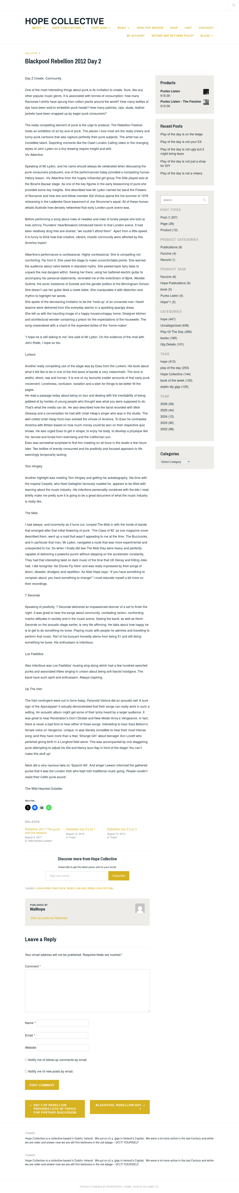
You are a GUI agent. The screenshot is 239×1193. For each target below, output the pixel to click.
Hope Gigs (99, 28)
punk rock (58, 888)
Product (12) (169, 229)
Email (30, 1035)
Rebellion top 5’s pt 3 (122, 829)
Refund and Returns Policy (173, 35)
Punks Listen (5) (171, 295)
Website (30, 1047)
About (37, 28)
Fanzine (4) (168, 253)
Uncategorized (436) (174, 325)
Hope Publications (66, 28)
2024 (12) (167, 416)
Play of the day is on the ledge (181, 134)
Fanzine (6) (168, 276)
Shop (174, 28)
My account (136, 35)
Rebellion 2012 (76, 888)
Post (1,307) (169, 217)
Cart (188, 28)
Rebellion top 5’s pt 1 (81, 829)
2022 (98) (167, 429)
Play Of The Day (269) (176, 331)
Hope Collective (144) (175, 374)
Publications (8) (171, 247)
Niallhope (31, 53)
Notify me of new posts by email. (50, 1071)
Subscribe (119, 876)
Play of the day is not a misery (181, 173)
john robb (43, 888)
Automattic (151, 1186)
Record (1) (167, 259)
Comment (33, 966)
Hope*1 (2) (168, 301)
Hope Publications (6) (175, 283)
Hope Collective (64, 21)
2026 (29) (167, 403)
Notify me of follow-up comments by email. (57, 1059)
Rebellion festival (101, 888)
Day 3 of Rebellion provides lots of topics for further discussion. (55, 1108)
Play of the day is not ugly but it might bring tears (182, 151)
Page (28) (167, 223)
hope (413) (168, 361)
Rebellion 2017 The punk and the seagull (42, 831)
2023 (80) (167, 422)
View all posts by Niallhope (49, 917)
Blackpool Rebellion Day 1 (118, 1107)
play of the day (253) (174, 367)
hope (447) (168, 319)
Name (30, 1022)
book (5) (166, 289)
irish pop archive (150, 28)
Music (122, 28)
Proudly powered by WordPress (100, 1186)
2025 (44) (167, 410)
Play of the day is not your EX (181, 141)
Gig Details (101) (172, 344)
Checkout (206, 28)
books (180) (168, 338)
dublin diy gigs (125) (174, 386)
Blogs (205, 35)
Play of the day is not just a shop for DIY (183, 163)
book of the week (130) (176, 380)
